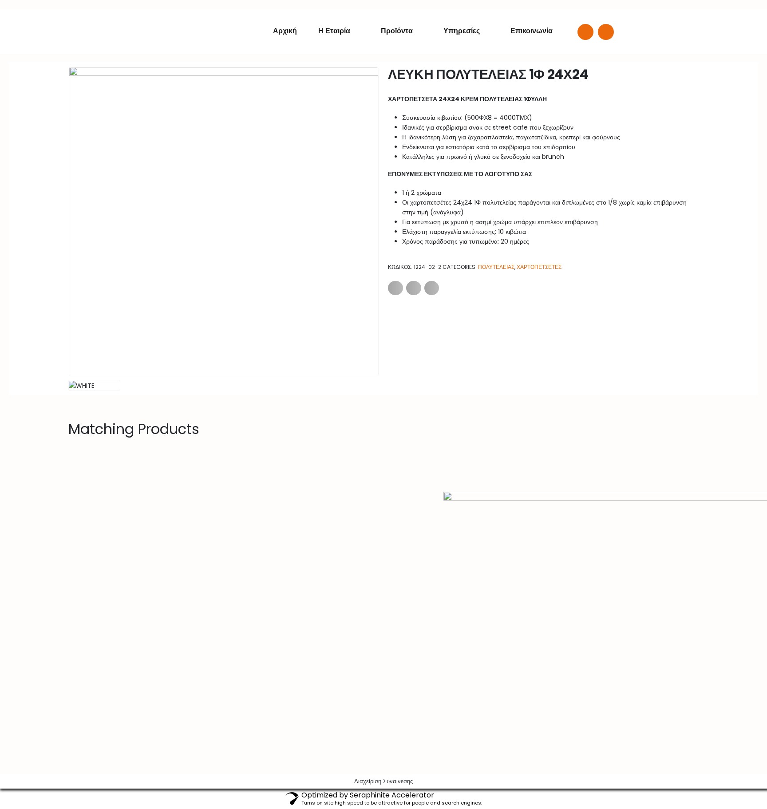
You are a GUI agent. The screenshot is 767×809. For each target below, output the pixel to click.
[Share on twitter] (413, 288)
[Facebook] (585, 32)
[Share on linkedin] (431, 288)
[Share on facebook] (395, 288)
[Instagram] (606, 32)
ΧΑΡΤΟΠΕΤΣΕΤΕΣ (539, 267)
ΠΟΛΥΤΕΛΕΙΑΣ (496, 267)
